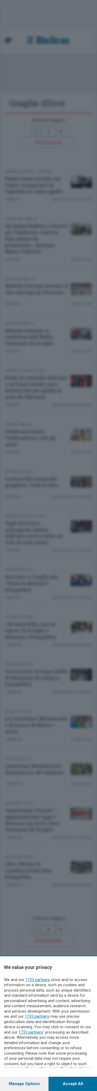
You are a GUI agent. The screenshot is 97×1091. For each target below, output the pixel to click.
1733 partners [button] (37, 979)
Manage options (24, 1083)
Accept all (73, 1083)
